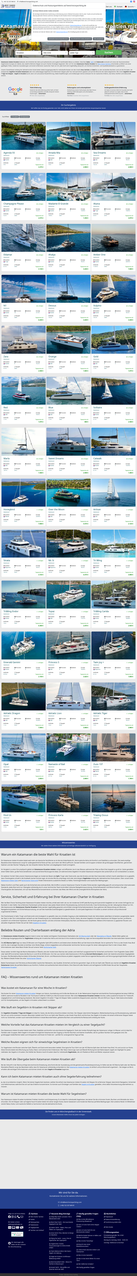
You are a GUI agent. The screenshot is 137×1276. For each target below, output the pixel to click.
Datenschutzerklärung (75, 25)
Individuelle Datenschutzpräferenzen (58, 39)
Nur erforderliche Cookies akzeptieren (81, 39)
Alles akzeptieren (98, 39)
